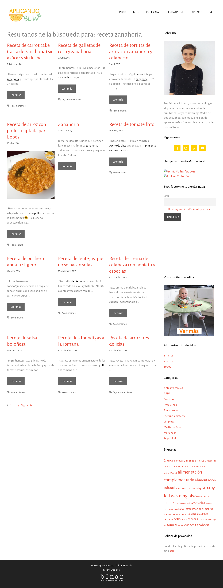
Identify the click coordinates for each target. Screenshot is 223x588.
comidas (198, 503)
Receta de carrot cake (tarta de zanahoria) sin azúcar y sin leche (30, 51)
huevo (181, 509)
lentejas (167, 514)
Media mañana (172, 427)
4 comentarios (18, 392)
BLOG (136, 12)
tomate (172, 525)
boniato (199, 497)
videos (189, 525)
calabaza (180, 503)
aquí (172, 550)
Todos (167, 366)
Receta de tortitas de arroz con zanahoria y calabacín (130, 51)
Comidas (169, 399)
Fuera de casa (171, 410)
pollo (176, 519)
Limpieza (169, 421)
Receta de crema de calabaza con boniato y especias (132, 265)
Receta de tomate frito (132, 124)
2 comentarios (120, 172)
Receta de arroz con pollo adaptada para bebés (27, 131)
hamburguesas (171, 509)
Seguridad (170, 438)
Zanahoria (68, 124)
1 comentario (17, 245)
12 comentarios (120, 110)
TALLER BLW (152, 12)
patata (198, 514)
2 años (169, 460)
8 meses (199, 460)
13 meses (175, 466)
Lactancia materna (175, 415)
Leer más (17, 96)
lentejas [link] (77, 281)
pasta (192, 514)
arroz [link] (140, 74)
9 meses (209, 460)
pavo (205, 513)
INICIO (122, 12)
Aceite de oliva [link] (117, 145)
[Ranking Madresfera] (177, 176)
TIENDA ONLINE (175, 12)
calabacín (169, 503)
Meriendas (170, 432)
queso (184, 519)
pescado (168, 519)
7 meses (168, 361)
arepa (178, 488)
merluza (185, 514)
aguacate (170, 472)
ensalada (209, 504)
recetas (192, 519)
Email (166, 196)
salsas (201, 519)
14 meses (183, 466)
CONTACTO (196, 12)
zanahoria (202, 525)
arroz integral (197, 488)
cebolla (188, 503)
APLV (167, 393)
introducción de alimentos (199, 509)
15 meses (193, 466)
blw (192, 495)
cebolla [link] (124, 150)
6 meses (168, 355)
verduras (181, 525)
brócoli (206, 496)
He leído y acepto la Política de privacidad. (190, 209)
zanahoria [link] (13, 79)
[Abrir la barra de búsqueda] (211, 12)
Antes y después (173, 387)
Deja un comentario (71, 99)
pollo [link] (37, 213)
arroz (185, 488)
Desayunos (170, 404)
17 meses (201, 466)
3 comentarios (120, 324)
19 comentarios (18, 106)
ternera (208, 519)
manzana (176, 514)
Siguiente (28, 405)
